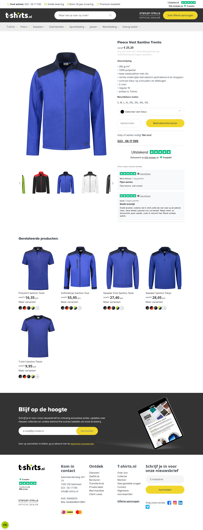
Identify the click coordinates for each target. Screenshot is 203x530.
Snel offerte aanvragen (180, 15)
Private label (96, 487)
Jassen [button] (93, 26)
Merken (121, 480)
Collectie (122, 476)
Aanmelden (87, 431)
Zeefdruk (94, 476)
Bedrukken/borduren (165, 123)
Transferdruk (96, 483)
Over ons (122, 472)
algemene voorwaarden (82, 443)
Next (112, 183)
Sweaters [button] (38, 26)
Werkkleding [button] (110, 26)
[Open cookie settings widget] (5, 525)
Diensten (94, 472)
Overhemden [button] (56, 26)
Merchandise (96, 490)
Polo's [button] (24, 26)
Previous (19, 183)
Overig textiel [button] (130, 26)
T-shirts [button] (11, 26)
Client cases (95, 494)
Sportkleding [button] (77, 26)
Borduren (94, 480)
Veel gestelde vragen (129, 483)
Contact (121, 487)
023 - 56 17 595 (127, 141)
